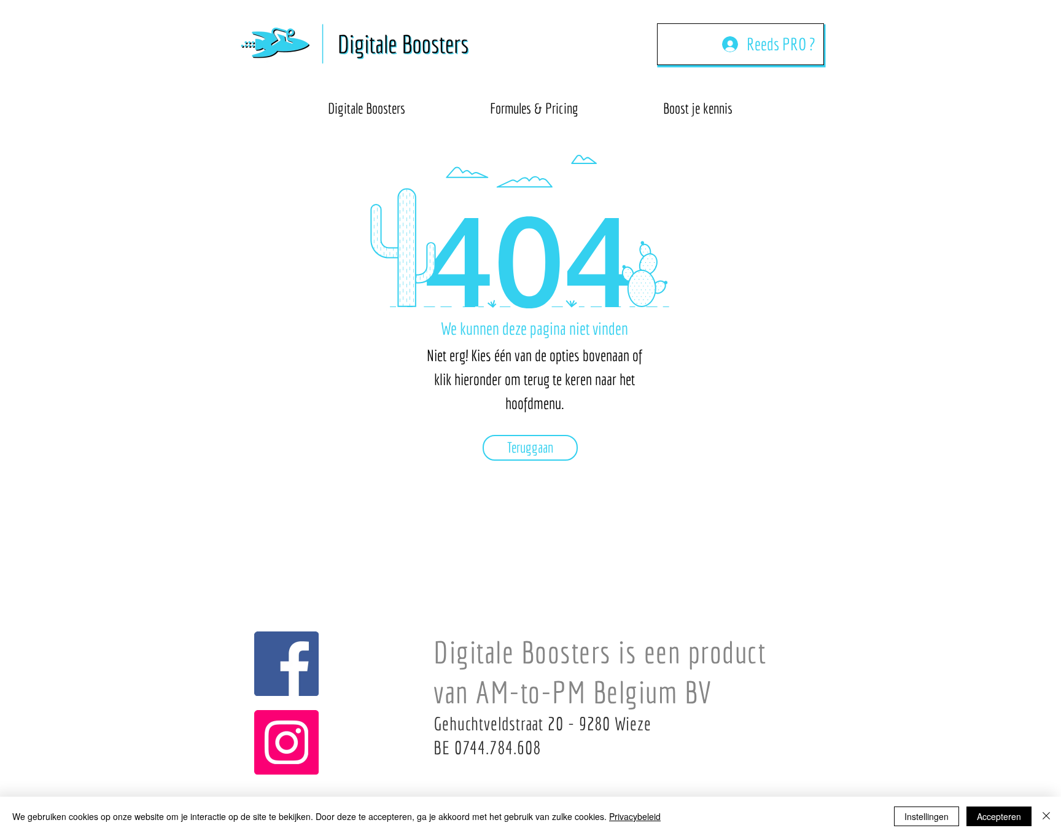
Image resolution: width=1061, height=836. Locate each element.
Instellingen (926, 816)
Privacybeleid (635, 816)
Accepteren (999, 816)
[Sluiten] (1046, 816)
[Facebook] (286, 663)
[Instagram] (286, 742)
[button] (698, 102)
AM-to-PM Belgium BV (594, 691)
